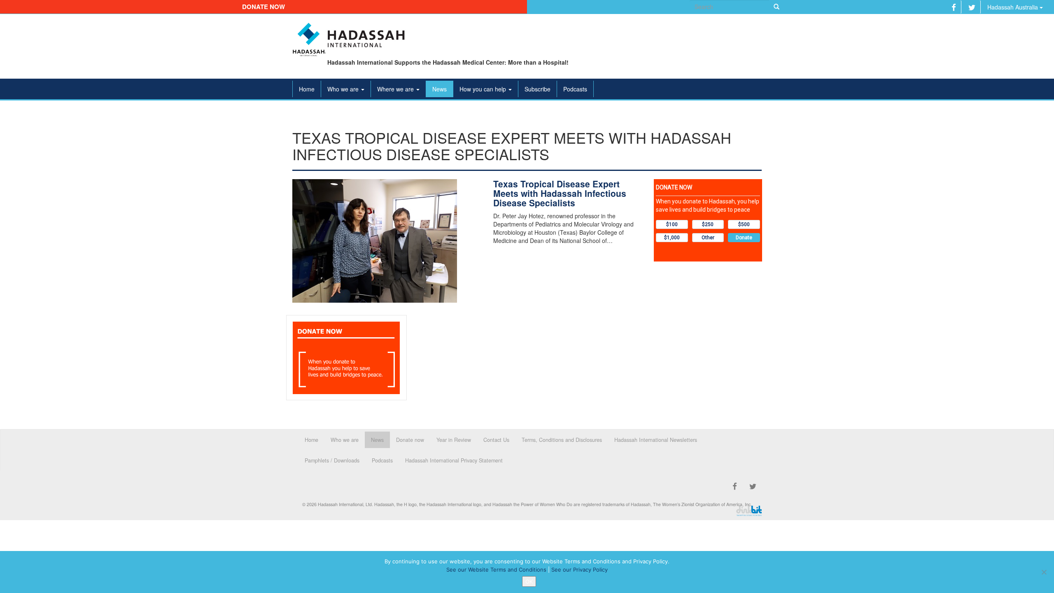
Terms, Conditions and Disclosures (562, 440)
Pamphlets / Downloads (332, 460)
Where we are (396, 89)
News (439, 89)
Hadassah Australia (1013, 7)
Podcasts (575, 89)
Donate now (263, 6)
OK (529, 581)
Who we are (343, 89)
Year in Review (453, 440)
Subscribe (537, 89)
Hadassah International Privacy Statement (454, 460)
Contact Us (496, 440)
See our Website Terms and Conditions (496, 569)
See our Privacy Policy (579, 569)
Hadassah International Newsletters (655, 440)
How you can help (483, 89)
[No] (1044, 572)
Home (307, 89)
